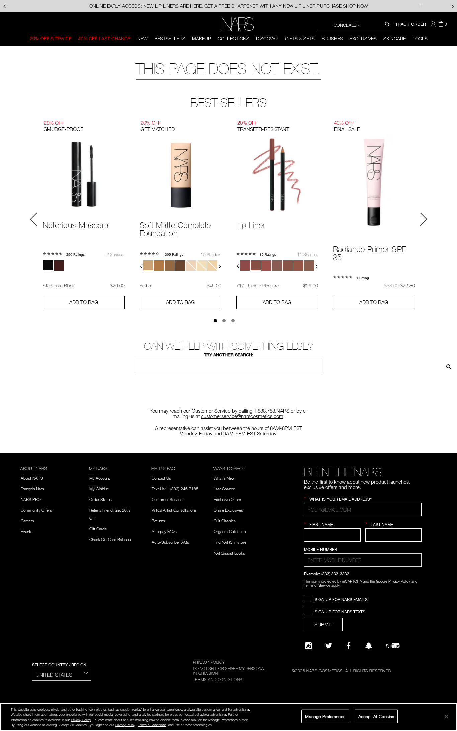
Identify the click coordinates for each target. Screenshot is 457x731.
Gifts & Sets (300, 38)
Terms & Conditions (152, 725)
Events (26, 531)
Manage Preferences (325, 716)
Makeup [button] (201, 38)
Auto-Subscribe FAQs (170, 542)
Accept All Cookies (376, 716)
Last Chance (224, 488)
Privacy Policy (399, 581)
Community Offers (36, 510)
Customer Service (167, 499)
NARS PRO (31, 499)
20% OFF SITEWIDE (50, 38)
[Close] (446, 716)
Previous (33, 219)
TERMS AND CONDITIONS (218, 679)
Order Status (100, 499)
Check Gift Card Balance (110, 539)
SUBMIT (323, 624)
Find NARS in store (230, 542)
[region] (228, 717)
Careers (27, 520)
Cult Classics (225, 520)
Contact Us (161, 478)
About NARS (32, 478)
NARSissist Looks (229, 553)
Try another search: (228, 354)
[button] (434, 24)
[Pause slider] (421, 6)
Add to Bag (83, 302)
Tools (420, 38)
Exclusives (363, 38)
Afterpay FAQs (164, 531)
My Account (99, 478)
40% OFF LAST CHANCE (104, 38)
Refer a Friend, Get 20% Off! (109, 514)
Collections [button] (233, 38)
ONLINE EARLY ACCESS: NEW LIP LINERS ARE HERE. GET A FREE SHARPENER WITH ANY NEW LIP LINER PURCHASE (228, 6)
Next (423, 219)
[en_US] (446, 365)
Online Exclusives (228, 510)
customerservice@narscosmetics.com (242, 416)
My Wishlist (99, 488)
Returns (158, 520)
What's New (224, 478)
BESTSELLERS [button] (169, 38)
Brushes (332, 38)
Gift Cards (98, 528)
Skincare (394, 38)
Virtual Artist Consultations (174, 510)
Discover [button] (267, 38)
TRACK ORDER (410, 24)
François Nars (32, 488)
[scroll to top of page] (446, 680)
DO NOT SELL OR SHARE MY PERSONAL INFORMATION (229, 670)
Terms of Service (317, 585)
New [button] (142, 38)
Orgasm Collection (230, 531)
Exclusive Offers (227, 499)
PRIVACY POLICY (209, 662)
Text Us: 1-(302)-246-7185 (175, 488)
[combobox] (354, 25)
